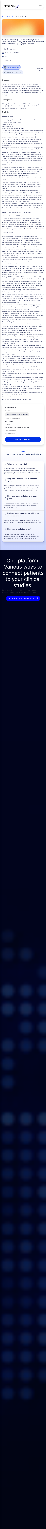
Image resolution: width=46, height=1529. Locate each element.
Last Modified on (10, 431)
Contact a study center (23, 439)
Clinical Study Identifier (12, 418)
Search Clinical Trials (8, 17)
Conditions (8, 411)
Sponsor (7, 424)
